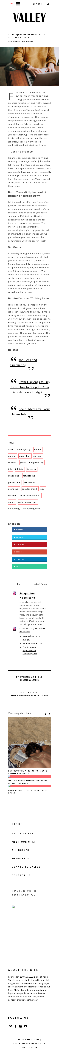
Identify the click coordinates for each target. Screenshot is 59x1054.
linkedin (31, 469)
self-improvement (30, 495)
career (11, 456)
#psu (11, 449)
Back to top (29, 1047)
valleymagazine (31, 508)
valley (11, 502)
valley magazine (27, 502)
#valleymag (23, 449)
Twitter (19, 537)
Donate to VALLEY (26, 866)
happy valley (36, 462)
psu (42, 488)
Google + (20, 552)
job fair (19, 469)
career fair (24, 456)
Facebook (20, 530)
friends (12, 462)
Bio (18, 584)
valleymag (14, 508)
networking (28, 475)
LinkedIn (20, 559)
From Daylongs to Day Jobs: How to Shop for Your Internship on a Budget (30, 386)
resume (12, 495)
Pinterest (20, 545)
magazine (13, 475)
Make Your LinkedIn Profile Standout (29, 694)
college (37, 456)
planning (13, 488)
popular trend (29, 488)
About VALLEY (23, 833)
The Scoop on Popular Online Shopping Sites (30, 650)
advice (37, 449)
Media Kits (20, 858)
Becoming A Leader (29, 678)
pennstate (29, 482)
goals (23, 462)
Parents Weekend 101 (32, 643)
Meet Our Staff (24, 841)
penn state (14, 482)
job (10, 469)
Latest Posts (40, 584)
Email (18, 567)
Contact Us (21, 875)
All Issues (20, 850)
